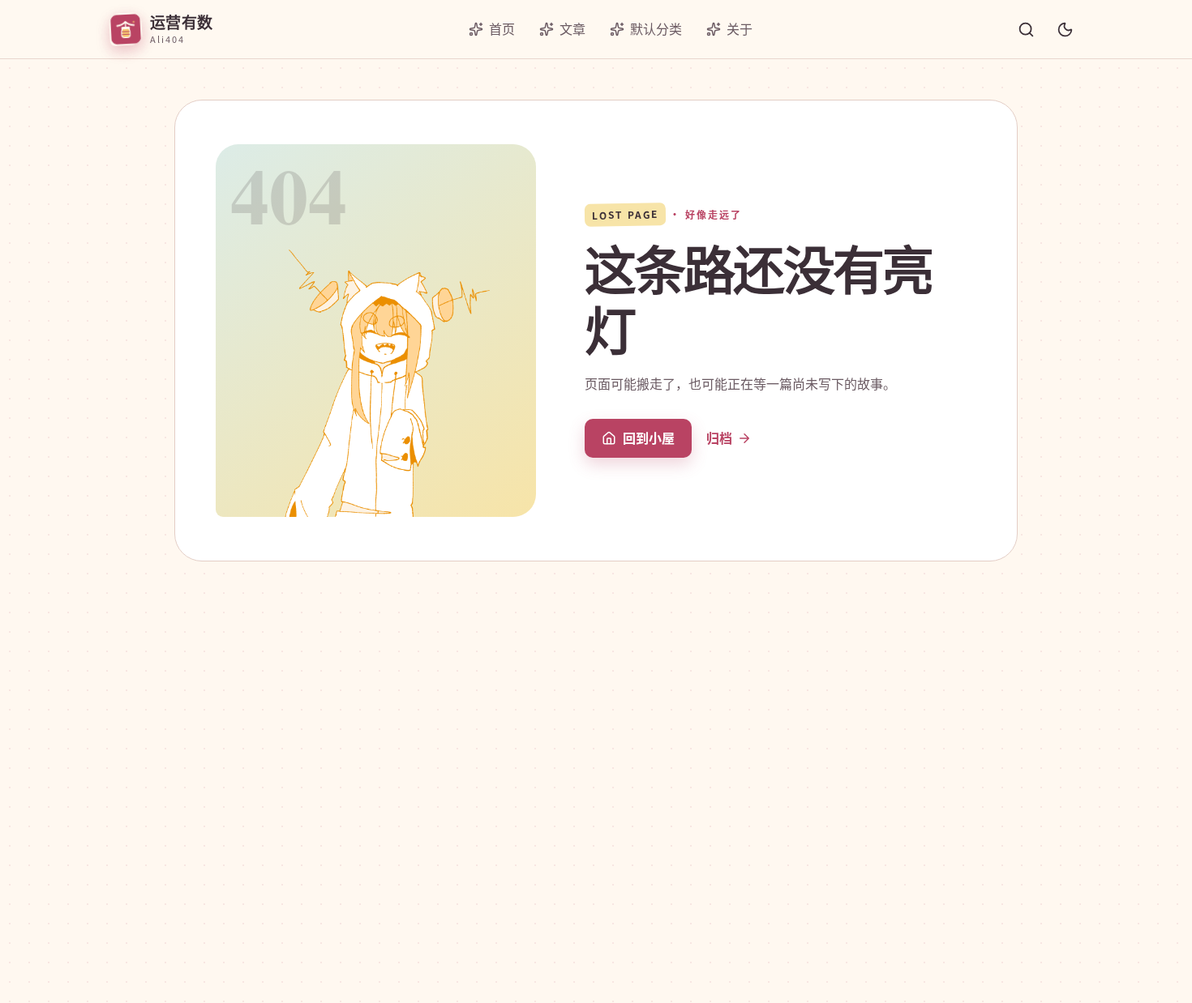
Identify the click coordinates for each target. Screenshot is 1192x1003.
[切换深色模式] (1065, 29)
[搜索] (1026, 29)
